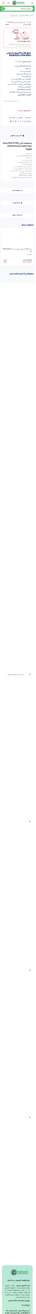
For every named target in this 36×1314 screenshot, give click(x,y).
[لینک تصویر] (16, 746)
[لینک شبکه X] (18, 121)
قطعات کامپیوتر (23, 16)
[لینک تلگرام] (11, 121)
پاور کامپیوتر (14, 16)
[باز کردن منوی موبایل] (32, 3)
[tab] (17, 135)
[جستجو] (3, 8)
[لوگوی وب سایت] (18, 3)
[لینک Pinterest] (15, 121)
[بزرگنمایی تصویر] (27, 22)
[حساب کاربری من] (8, 3)
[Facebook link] (20, 121)
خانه (31, 16)
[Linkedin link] (13, 121)
